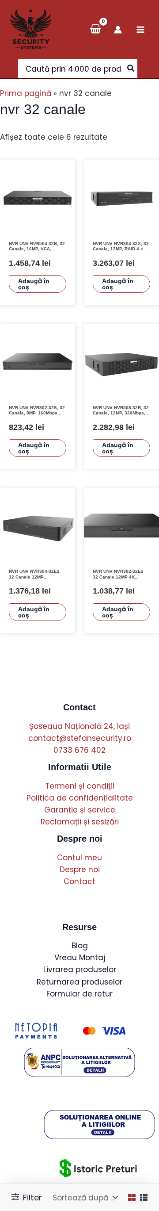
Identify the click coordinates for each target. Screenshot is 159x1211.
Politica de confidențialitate (79, 798)
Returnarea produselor (79, 982)
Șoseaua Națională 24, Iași (79, 726)
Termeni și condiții (79, 786)
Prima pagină (25, 93)
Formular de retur (79, 994)
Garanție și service (79, 810)
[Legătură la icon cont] (118, 30)
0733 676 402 (79, 750)
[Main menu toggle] (140, 29)
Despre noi (80, 869)
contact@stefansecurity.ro (79, 738)
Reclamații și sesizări (80, 821)
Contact (79, 881)
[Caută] (131, 68)
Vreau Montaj (79, 957)
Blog (80, 945)
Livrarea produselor (79, 969)
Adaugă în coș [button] (33, 283)
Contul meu (79, 857)
